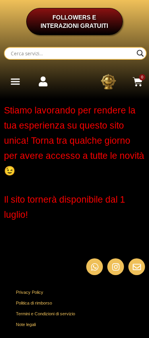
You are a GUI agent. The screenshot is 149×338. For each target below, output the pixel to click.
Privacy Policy (29, 292)
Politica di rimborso (34, 303)
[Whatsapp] (94, 266)
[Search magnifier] (140, 53)
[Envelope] (136, 266)
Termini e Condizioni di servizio (45, 313)
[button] (15, 81)
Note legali (26, 324)
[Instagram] (115, 266)
